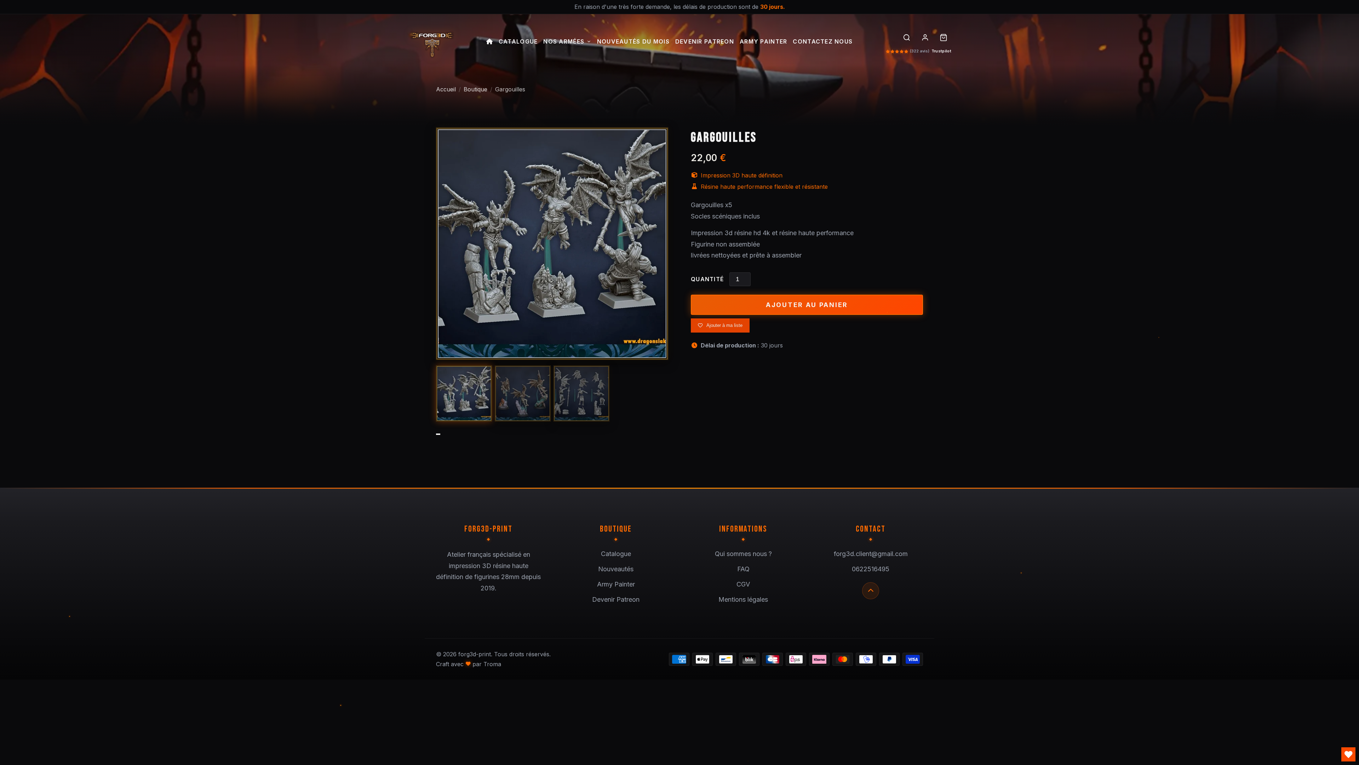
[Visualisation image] (552, 243)
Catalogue (518, 42)
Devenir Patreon (704, 42)
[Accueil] (489, 42)
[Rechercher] (906, 37)
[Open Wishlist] (1348, 754)
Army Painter (763, 42)
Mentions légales (743, 599)
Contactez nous (823, 42)
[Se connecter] (925, 37)
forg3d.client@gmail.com (871, 553)
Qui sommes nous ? (743, 553)
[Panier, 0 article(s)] (943, 37)
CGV (743, 584)
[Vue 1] (464, 393)
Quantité (707, 279)
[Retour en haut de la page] (870, 590)
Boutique (475, 89)
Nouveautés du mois (633, 42)
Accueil (446, 89)
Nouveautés (615, 569)
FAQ (743, 569)
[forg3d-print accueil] (432, 42)
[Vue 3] (581, 393)
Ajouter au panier (807, 304)
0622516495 (870, 569)
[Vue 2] (523, 393)
